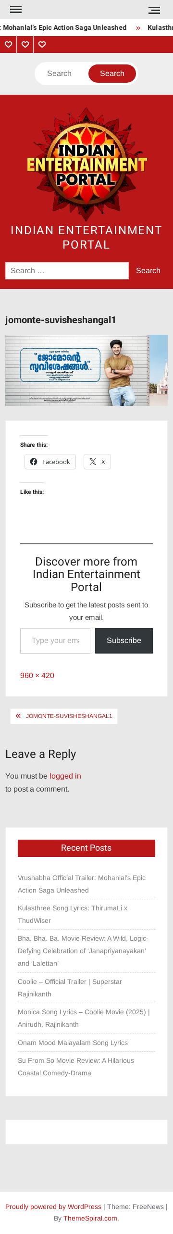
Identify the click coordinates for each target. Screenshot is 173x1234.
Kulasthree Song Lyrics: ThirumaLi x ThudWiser (72, 914)
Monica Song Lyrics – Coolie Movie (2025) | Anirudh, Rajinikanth (84, 1018)
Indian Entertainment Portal (86, 237)
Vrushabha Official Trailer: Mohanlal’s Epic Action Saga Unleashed (82, 884)
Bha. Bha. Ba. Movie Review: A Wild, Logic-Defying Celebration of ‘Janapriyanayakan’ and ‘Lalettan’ (83, 950)
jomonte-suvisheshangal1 (69, 716)
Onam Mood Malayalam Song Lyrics (73, 1042)
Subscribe (124, 640)
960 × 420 (37, 675)
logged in (65, 776)
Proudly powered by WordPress (53, 1206)
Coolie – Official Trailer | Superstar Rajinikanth (70, 988)
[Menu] (15, 9)
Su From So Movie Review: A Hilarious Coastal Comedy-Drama (76, 1067)
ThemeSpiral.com (90, 1218)
